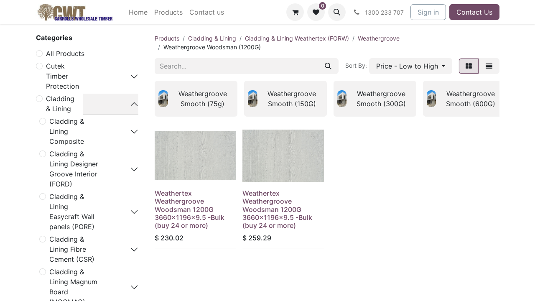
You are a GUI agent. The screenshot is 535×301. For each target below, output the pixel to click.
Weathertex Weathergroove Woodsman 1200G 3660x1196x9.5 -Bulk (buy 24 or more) (189, 209)
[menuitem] (138, 12)
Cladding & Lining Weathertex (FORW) (297, 38)
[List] (489, 66)
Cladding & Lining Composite (66, 131)
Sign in (428, 12)
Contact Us (474, 12)
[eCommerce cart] (295, 12)
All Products (65, 53)
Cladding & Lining (60, 103)
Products (167, 38)
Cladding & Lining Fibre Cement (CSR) (71, 249)
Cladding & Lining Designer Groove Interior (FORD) (73, 169)
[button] (337, 12)
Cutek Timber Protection (62, 76)
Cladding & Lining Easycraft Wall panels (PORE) (71, 211)
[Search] (328, 66)
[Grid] (469, 66)
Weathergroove (379, 38)
